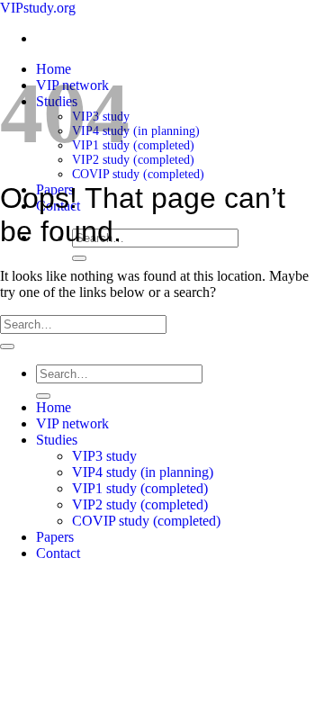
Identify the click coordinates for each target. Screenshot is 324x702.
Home (53, 407)
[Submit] (79, 258)
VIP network (72, 423)
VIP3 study (104, 456)
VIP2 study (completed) (133, 159)
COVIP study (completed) (138, 174)
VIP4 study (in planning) (136, 131)
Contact (58, 553)
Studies (56, 439)
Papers (55, 536)
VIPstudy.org (38, 7)
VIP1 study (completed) (133, 145)
